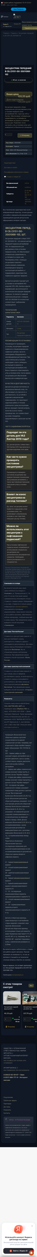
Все (31, 985)
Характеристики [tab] (9, 163)
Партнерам (7, 1103)
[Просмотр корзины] (25, 17)
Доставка (7, 1107)
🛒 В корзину (24, 135)
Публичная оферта (10, 1100)
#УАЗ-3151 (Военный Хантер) (18, 150)
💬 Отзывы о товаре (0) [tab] (12, 177)
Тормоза (14, 33)
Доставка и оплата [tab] (10, 167)
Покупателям (8, 1097)
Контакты (7, 1113)
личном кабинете (22, 606)
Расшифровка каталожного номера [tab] (16, 172)
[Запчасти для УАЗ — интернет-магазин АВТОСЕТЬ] (17, 16)
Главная (6, 33)
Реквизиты (7, 1110)
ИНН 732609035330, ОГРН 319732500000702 (16, 1070)
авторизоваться (17, 975)
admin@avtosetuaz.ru (11, 727)
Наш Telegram (19, 9)
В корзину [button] (11, 1027)
